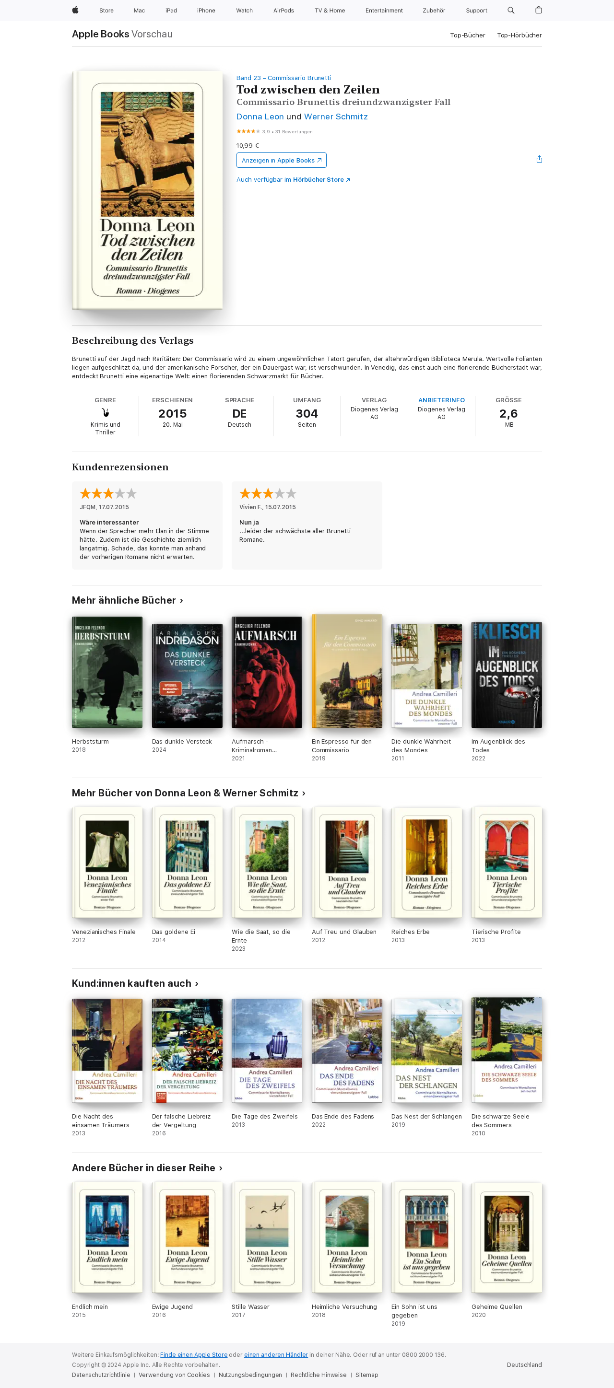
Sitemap (366, 1375)
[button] (511, 10)
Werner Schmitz (336, 116)
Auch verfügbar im (290, 179)
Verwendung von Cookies (174, 1375)
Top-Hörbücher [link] (519, 35)
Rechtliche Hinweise (319, 1375)
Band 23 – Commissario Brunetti (283, 78)
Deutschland (524, 1365)
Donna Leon (260, 116)
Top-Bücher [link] (467, 35)
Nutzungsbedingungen (251, 1375)
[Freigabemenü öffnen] (540, 160)
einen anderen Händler (276, 1355)
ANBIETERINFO (441, 400)
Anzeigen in (278, 160)
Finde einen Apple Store (193, 1355)
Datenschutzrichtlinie (101, 1375)
